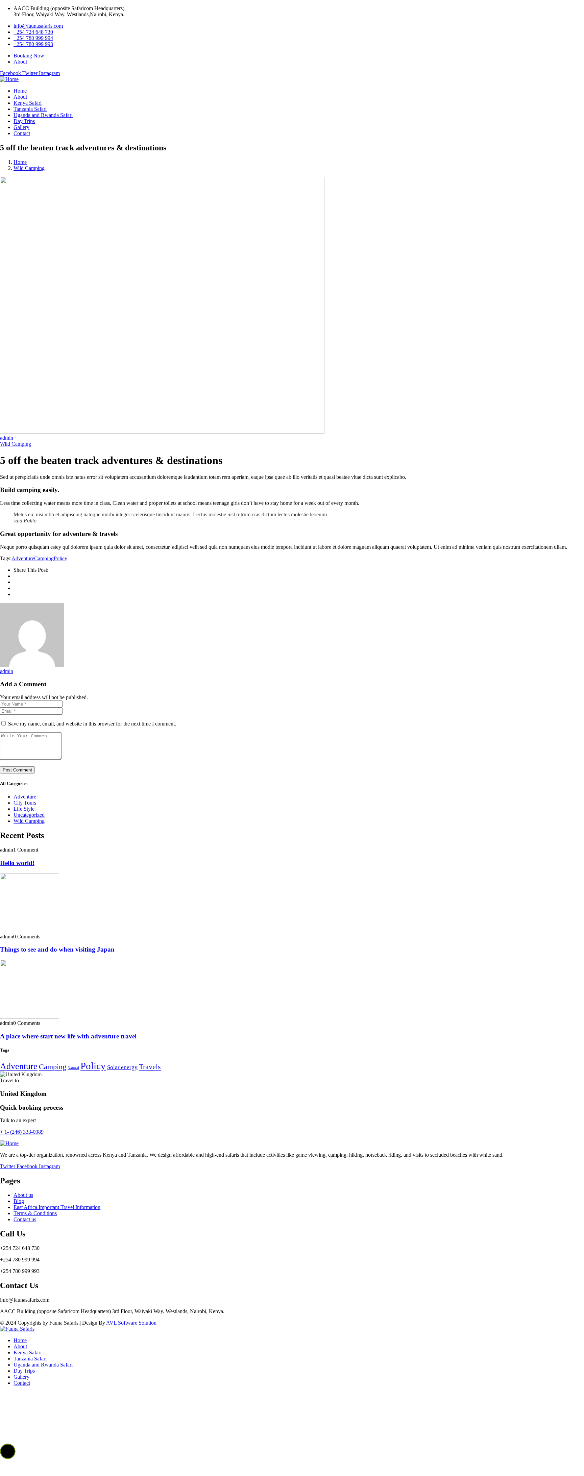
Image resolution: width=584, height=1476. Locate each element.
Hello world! (17, 862)
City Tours (25, 803)
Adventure (22, 558)
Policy (60, 558)
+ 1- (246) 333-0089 (22, 1132)
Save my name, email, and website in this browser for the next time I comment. (92, 724)
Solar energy (122, 1067)
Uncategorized (29, 815)
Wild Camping (29, 168)
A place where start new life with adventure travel (68, 1036)
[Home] (9, 79)
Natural (73, 1068)
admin (6, 438)
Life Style (24, 809)
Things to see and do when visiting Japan (57, 949)
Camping (44, 558)
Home (20, 162)
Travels (150, 1067)
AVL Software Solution (131, 1323)
